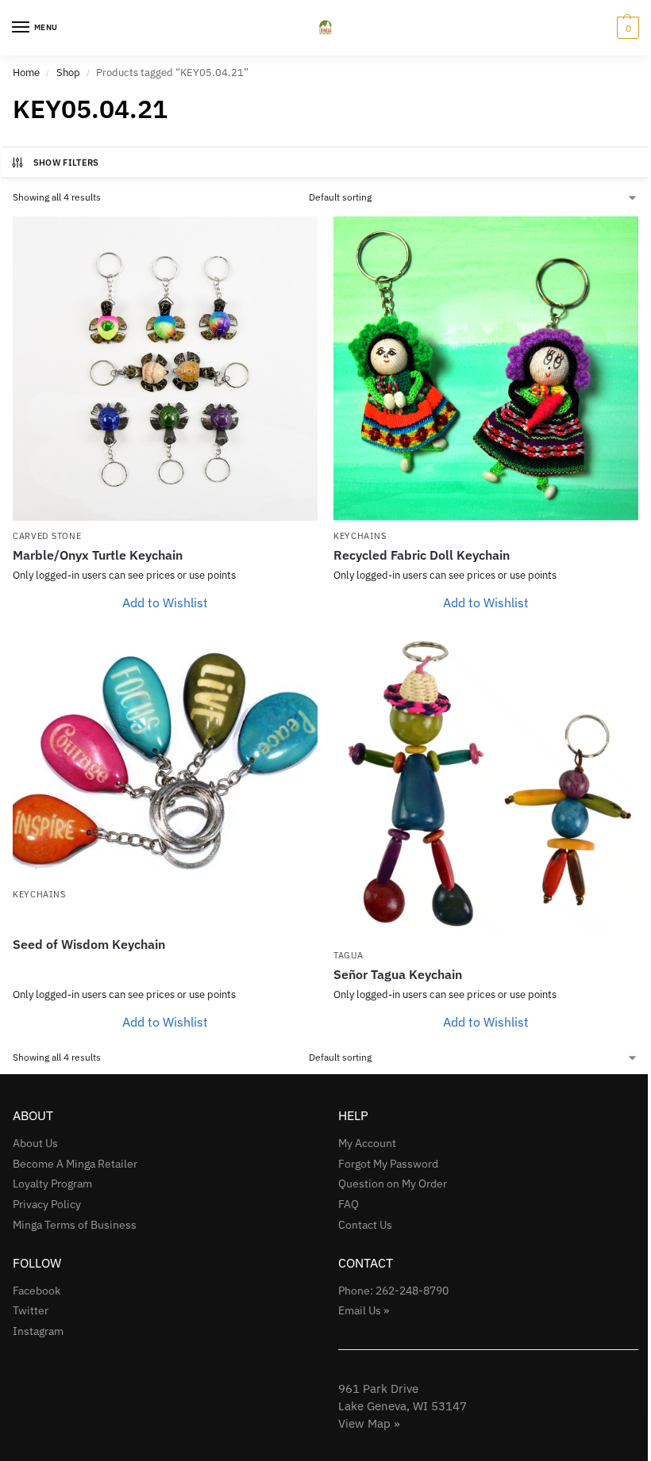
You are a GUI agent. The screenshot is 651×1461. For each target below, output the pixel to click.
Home (26, 72)
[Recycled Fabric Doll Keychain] (485, 368)
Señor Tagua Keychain (397, 974)
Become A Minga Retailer (75, 1164)
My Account (367, 1143)
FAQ (348, 1204)
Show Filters (66, 162)
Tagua (348, 955)
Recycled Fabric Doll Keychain (421, 555)
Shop (68, 72)
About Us (35, 1143)
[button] (626, 28)
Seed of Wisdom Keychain (89, 944)
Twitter (30, 1310)
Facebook (36, 1290)
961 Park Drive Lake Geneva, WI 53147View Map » (402, 1406)
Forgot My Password (388, 1164)
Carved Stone (47, 535)
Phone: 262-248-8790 (393, 1290)
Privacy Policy (47, 1204)
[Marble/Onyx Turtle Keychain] (165, 368)
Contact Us (365, 1225)
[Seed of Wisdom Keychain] (165, 757)
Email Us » (363, 1310)
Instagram (38, 1331)
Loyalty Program (52, 1183)
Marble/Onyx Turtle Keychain (98, 555)
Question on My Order (392, 1183)
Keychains (359, 535)
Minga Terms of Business (75, 1225)
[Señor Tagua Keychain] (485, 788)
